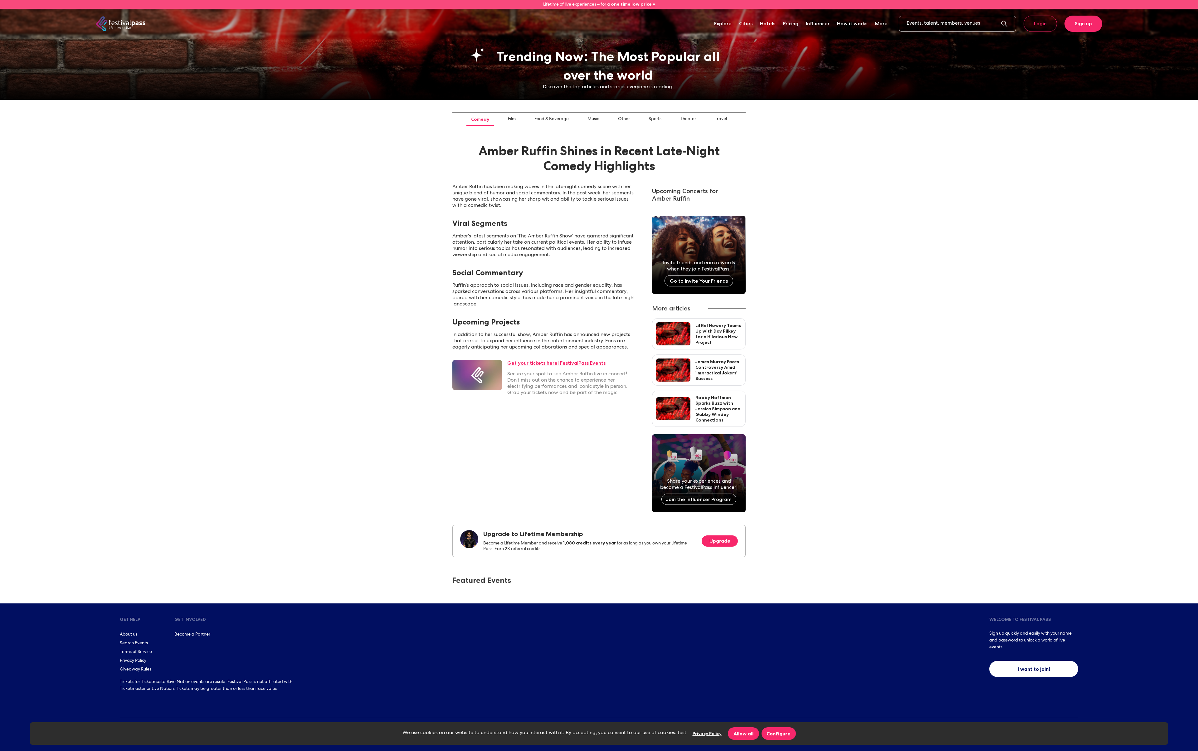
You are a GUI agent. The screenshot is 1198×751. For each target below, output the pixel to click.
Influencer (818, 24)
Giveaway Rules (135, 669)
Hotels (767, 24)
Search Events (134, 643)
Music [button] (593, 119)
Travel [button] (721, 119)
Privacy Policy (133, 661)
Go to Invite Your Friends (699, 281)
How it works (852, 24)
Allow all (743, 733)
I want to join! (1034, 669)
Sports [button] (655, 119)
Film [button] (512, 119)
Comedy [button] (480, 119)
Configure (779, 733)
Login (1040, 24)
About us (128, 634)
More (881, 24)
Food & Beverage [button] (551, 119)
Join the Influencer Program (699, 499)
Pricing (790, 24)
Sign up (1083, 24)
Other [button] (624, 119)
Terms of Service (136, 652)
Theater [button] (688, 119)
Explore (723, 24)
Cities (745, 24)
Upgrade (719, 541)
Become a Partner (192, 634)
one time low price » (633, 4)
